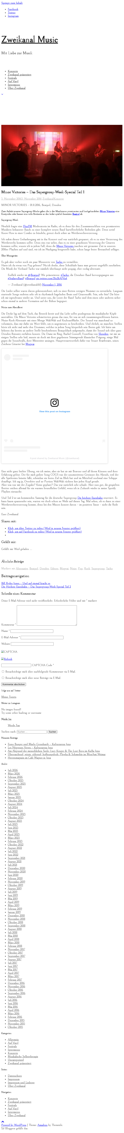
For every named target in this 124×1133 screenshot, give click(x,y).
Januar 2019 (14, 912)
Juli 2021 (12, 865)
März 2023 (14, 838)
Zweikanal (48, 198)
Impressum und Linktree (21, 1082)
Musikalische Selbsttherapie (23, 1056)
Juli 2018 (12, 932)
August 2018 (15, 929)
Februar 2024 (15, 811)
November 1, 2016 (52, 284)
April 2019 (13, 902)
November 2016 (16, 986)
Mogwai (30, 344)
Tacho (59, 262)
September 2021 (16, 858)
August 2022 (15, 848)
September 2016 (16, 993)
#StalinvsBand (16, 278)
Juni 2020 (13, 875)
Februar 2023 (15, 841)
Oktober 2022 (15, 844)
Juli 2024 (13, 807)
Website (5, 643)
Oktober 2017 (15, 952)
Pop (80, 568)
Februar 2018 (15, 946)
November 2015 (16, 1023)
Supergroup (98, 568)
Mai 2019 (13, 898)
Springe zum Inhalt (12, 3)
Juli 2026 (13, 770)
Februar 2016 (15, 1017)
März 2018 (13, 942)
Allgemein (13, 1039)
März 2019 (13, 905)
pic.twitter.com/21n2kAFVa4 (51, 278)
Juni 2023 (13, 827)
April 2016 (13, 1010)
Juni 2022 (13, 854)
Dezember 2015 (16, 1020)
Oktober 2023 (15, 817)
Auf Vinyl (13, 81)
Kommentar (8, 624)
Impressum (14, 1079)
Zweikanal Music (29, 40)
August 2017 (14, 959)
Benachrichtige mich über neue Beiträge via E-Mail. (33, 678)
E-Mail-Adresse (10, 637)
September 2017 (16, 956)
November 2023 (17, 814)
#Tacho (65, 275)
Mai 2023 (13, 831)
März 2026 (14, 773)
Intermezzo (14, 84)
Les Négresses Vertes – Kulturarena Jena (30, 747)
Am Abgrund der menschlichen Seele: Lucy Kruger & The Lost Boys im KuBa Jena (54, 751)
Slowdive (103, 334)
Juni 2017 (13, 966)
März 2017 (13, 976)
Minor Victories (107, 211)
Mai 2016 (13, 1006)
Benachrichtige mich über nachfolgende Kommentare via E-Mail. (40, 671)
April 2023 (14, 834)
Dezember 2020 (16, 868)
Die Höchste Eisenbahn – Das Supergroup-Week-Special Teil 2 (36, 586)
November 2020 (17, 871)
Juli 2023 (13, 824)
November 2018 (16, 919)
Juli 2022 (13, 851)
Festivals (12, 78)
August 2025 (15, 787)
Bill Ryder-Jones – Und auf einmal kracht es (25, 583)
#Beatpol (30, 278)
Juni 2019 (13, 895)
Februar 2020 (15, 878)
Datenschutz (15, 1075)
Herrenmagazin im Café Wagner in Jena (29, 757)
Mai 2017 (13, 969)
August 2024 (15, 804)
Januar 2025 (14, 797)
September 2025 (17, 783)
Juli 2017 (12, 963)
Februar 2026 (15, 777)
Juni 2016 (13, 1003)
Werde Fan (6, 719)
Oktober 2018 (15, 922)
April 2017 (13, 973)
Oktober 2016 (15, 990)
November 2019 (16, 881)
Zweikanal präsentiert (19, 74)
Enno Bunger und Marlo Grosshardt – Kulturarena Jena (39, 744)
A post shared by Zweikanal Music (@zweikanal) (54, 458)
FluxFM (27, 226)
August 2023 (15, 821)
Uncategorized (16, 1060)
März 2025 (14, 794)
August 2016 (15, 996)
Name (5, 631)
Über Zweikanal (17, 88)
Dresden (44, 568)
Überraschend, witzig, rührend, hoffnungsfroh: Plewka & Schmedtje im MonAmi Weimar (57, 754)
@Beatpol (33, 275)
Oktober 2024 (16, 800)
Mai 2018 (13, 936)
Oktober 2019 (15, 885)
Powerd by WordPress (13, 1125)
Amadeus (42, 1125)
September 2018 (16, 925)
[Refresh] (6, 659)
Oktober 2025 (15, 780)
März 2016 (13, 1013)
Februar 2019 (15, 908)
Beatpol (76, 214)
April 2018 (13, 939)
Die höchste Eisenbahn (90, 498)
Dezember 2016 (16, 983)
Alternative (22, 568)
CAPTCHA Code (42, 665)
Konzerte (13, 71)
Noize (73, 568)
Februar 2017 (15, 979)
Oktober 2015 (15, 1027)
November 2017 (16, 949)
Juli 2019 (12, 892)
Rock (87, 568)
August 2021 (14, 861)
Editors (54, 568)
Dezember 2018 (16, 915)
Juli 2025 (13, 790)
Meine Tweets (8, 697)
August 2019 (15, 888)
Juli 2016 (12, 1000)
